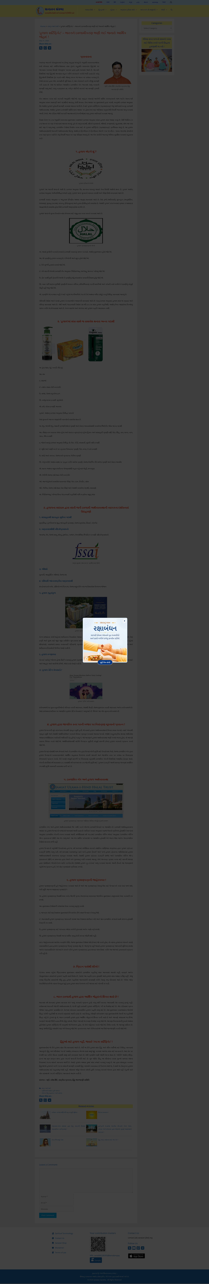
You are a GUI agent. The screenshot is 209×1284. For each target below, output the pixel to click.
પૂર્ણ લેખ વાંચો (105, 662)
